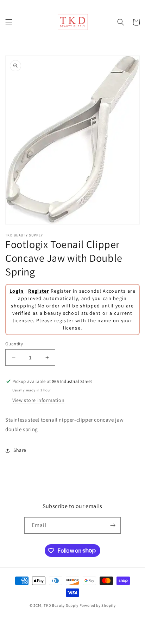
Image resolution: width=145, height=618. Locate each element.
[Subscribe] (112, 525)
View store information (38, 400)
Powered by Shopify (98, 605)
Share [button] (19, 450)
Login (17, 291)
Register (38, 291)
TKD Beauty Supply (61, 605)
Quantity (14, 344)
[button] (9, 22)
